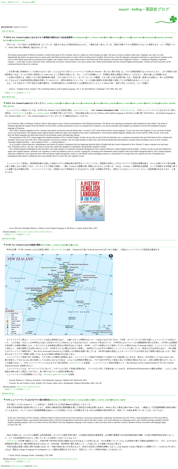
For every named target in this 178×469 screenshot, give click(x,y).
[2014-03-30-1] (58, 250)
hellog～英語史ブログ (10, 2)
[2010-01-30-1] (19, 113)
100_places (8, 106)
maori (107, 37)
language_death (57, 400)
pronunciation (137, 37)
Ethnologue (48, 374)
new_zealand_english (95, 37)
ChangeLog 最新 (28, 2)
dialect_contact (124, 103)
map (69, 245)
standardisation (17, 40)
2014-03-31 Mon (8, 239)
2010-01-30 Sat (8, 393)
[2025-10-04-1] (34, 232)
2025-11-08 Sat (8, 31)
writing (7, 40)
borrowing (115, 37)
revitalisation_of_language (75, 400)
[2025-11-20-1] (22, 232)
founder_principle (109, 103)
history (70, 103)
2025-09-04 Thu (8, 97)
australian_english (167, 103)
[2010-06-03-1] (127, 110)
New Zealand (62, 374)
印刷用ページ (23, 93)
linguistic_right (118, 400)
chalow (35, 466)
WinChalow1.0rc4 (18, 466)
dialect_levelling (151, 103)
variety (98, 103)
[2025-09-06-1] (47, 232)
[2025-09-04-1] (34, 387)
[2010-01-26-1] (13, 441)
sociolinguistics (80, 37)
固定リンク (11, 93)
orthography (149, 37)
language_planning (163, 37)
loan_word (125, 37)
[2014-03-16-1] (47, 459)
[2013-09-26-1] (59, 459)
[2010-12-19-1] (71, 459)
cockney (77, 103)
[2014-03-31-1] (81, 110)
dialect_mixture (138, 103)
